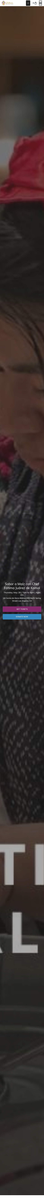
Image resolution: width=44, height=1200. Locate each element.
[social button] (28, 3)
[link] (22, 609)
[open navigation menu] (40, 3)
